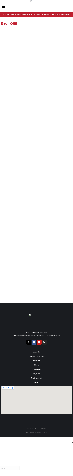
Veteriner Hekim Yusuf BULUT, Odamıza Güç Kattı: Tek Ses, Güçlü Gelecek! (54, 183)
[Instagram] (44, 342)
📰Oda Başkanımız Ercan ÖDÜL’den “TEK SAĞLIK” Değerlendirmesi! (51, 74)
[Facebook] (34, 342)
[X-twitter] (28, 342)
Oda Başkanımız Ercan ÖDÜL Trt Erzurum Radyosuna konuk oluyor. (17, 183)
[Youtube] (39, 342)
